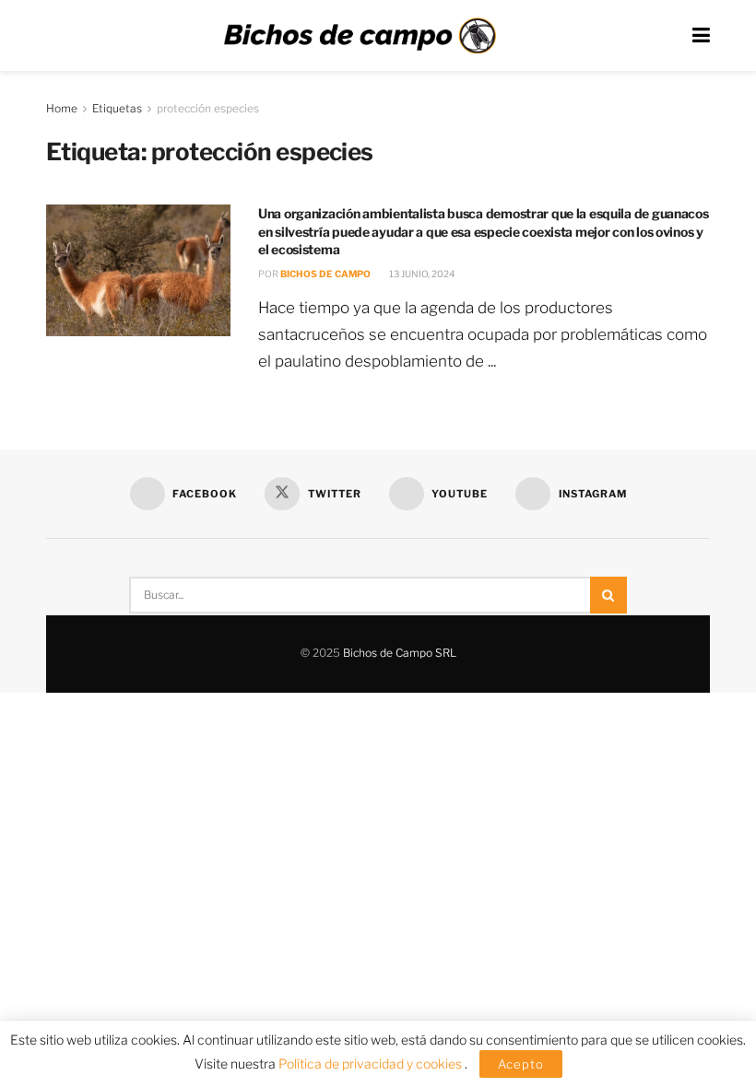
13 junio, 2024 (421, 273)
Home (61, 108)
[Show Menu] (701, 35)
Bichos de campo (325, 273)
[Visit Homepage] (359, 36)
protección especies (208, 108)
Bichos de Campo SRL (399, 653)
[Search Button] (608, 595)
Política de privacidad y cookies (371, 1063)
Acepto (521, 1064)
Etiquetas (117, 108)
